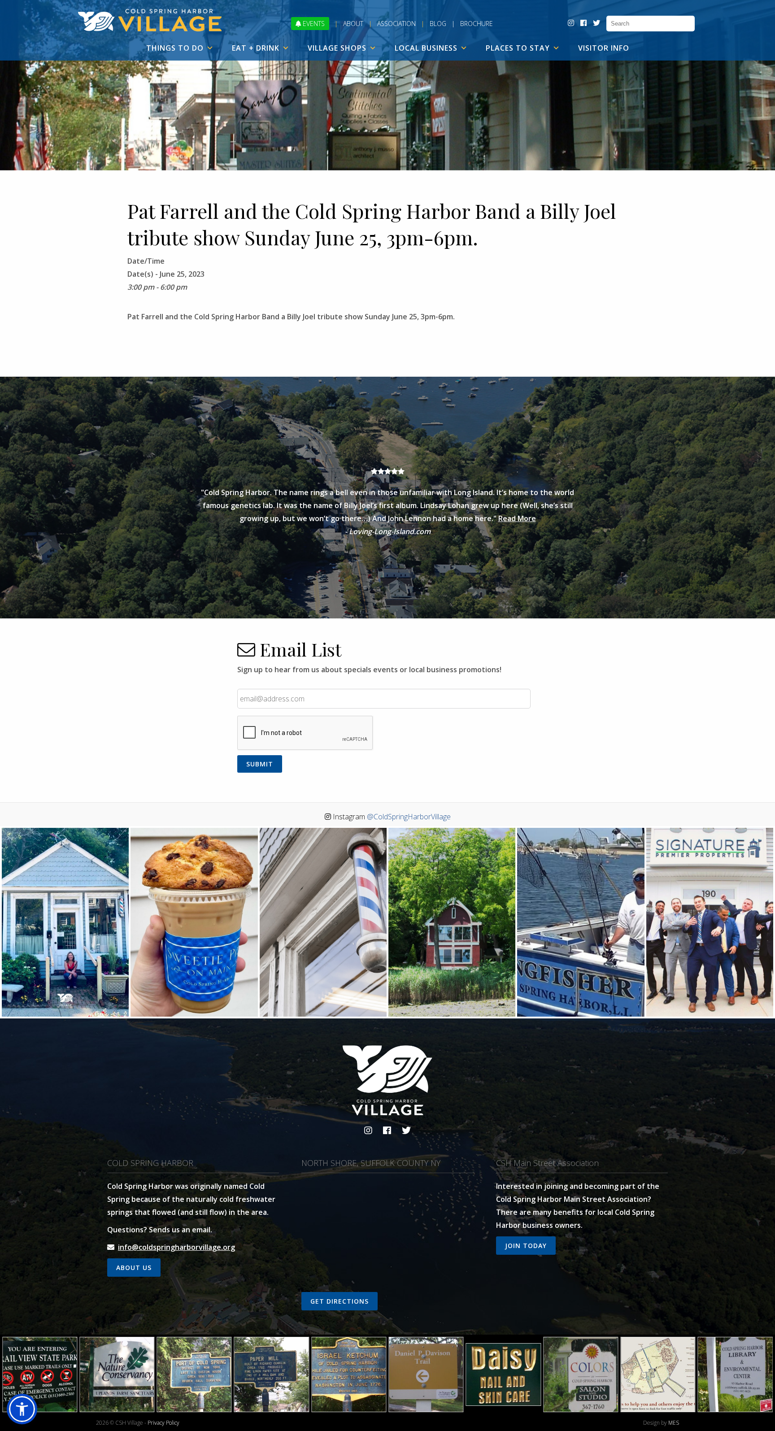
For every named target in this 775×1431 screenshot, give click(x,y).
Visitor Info (603, 48)
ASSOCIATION (396, 23)
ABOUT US (134, 1267)
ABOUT (353, 23)
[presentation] (305, 733)
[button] (22, 1409)
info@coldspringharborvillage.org (176, 1247)
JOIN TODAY (526, 1245)
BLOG (438, 23)
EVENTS (313, 23)
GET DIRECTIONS (339, 1301)
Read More (517, 518)
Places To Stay (518, 48)
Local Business (426, 48)
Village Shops (337, 48)
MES (673, 1423)
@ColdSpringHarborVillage (409, 817)
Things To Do (175, 48)
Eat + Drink (255, 48)
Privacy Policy (163, 1423)
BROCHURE (476, 23)
